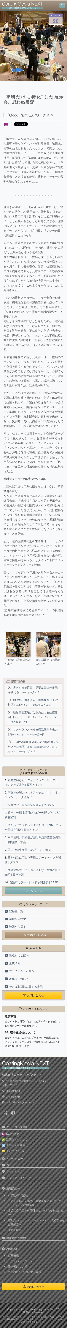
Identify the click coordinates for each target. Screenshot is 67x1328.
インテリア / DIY (16, 1150)
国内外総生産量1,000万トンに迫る (29, 849)
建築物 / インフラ (17, 1139)
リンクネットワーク (18, 1178)
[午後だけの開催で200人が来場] (18, 644)
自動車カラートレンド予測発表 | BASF (33, 882)
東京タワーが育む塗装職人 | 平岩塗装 (31, 805)
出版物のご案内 (19, 955)
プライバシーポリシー (23, 971)
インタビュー (14, 1158)
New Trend (12, 1134)
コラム (10, 1165)
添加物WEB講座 (18, 1195)
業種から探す (17, 919)
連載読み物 (13, 1188)
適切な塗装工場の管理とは (36, 1212)
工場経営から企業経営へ (36, 1222)
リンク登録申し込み (33, 935)
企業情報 (14, 963)
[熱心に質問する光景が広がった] (49, 644)
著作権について (19, 979)
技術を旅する (16, 1230)
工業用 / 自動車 (15, 1145)
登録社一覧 (16, 911)
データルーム (33, 891)
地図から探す (17, 926)
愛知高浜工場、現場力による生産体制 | (33, 717)
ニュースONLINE (17, 1127)
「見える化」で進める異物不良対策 (35, 1203)
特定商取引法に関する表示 (26, 986)
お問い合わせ (35, 995)
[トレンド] (6, 124)
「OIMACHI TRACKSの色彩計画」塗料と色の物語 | (33, 746)
